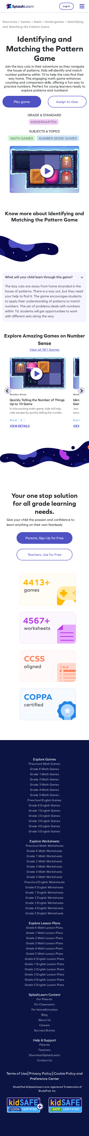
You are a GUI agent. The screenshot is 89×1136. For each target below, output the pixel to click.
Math (38, 22)
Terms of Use (17, 1073)
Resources (9, 22)
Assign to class (67, 102)
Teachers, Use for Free (44, 554)
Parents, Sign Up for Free (44, 538)
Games (26, 22)
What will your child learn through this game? (39, 277)
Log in (66, 6)
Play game (22, 102)
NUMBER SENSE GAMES (58, 138)
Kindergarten (54, 22)
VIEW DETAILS (20, 426)
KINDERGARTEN (44, 122)
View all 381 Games (44, 349)
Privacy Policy (40, 1073)
